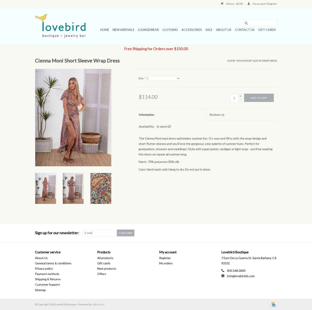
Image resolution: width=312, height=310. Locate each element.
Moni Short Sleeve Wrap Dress (257, 60)
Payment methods (47, 274)
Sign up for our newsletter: (57, 233)
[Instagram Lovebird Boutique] (273, 233)
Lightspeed (98, 304)
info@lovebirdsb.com (241, 276)
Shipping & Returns (48, 279)
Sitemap (40, 290)
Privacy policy (44, 268)
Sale (208, 29)
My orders (166, 263)
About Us (223, 29)
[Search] (246, 23)
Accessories (191, 29)
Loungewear (148, 29)
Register (165, 258)
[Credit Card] (272, 304)
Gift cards (267, 29)
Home (104, 29)
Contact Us (244, 29)
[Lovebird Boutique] (61, 26)
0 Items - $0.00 (234, 3)
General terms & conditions (53, 263)
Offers (101, 274)
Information (146, 114)
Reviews (216, 114)
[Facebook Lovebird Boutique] (266, 233)
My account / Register (264, 3)
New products (106, 268)
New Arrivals (123, 29)
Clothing (170, 29)
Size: (142, 78)
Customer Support (47, 284)
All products (105, 258)
